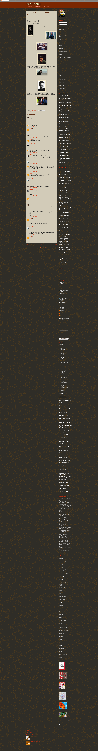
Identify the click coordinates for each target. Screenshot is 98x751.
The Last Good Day (62, 79)
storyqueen (31, 189)
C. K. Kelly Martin (32, 143)
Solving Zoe (61, 68)
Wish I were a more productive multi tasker (64, 387)
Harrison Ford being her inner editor (44, 16)
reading (60, 602)
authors (60, 631)
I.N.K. (61, 315)
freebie (60, 600)
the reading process (62, 582)
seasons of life (61, 587)
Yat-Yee (30, 124)
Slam (60, 66)
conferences (61, 591)
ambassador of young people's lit (64, 630)
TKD (59, 608)
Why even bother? (63, 359)
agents (60, 628)
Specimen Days (61, 71)
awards (60, 590)
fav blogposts (61, 639)
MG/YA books (61, 558)
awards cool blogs (61, 614)
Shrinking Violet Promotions (64, 318)
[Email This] (40, 110)
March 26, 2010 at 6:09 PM (33, 187)
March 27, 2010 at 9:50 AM (33, 224)
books (60, 563)
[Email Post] (38, 110)
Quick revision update (64, 370)
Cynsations (62, 293)
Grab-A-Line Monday (64, 374)
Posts (61, 22)
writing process (61, 605)
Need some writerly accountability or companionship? (63, 384)
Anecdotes (60, 567)
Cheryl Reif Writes (63, 307)
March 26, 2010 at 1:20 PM (33, 171)
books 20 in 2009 (61, 633)
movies (60, 645)
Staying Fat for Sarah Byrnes (63, 72)
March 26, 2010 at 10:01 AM (33, 141)
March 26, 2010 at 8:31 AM (33, 122)
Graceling (60, 45)
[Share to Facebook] (43, 110)
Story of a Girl (61, 74)
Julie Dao (30, 154)
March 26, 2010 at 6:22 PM (33, 195)
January (62, 390)
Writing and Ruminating (64, 290)
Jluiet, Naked (61, 48)
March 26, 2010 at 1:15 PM (33, 163)
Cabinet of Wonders (62, 34)
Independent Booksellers (62, 620)
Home (42, 244)
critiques (60, 636)
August (62, 354)
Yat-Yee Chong (33, 4)
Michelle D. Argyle (32, 160)
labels (60, 617)
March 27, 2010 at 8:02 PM (33, 229)
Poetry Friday (61, 570)
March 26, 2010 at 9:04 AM (33, 126)
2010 (61, 348)
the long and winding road (63, 573)
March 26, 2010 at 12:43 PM (33, 158)
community (60, 594)
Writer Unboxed (62, 282)
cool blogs (60, 584)
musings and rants (62, 561)
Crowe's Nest (62, 310)
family (60, 581)
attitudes (60, 566)
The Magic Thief (61, 82)
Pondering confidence (33, 736)
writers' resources (61, 578)
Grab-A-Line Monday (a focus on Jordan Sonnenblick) (64, 363)
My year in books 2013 (29, 734)
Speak (60, 69)
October (62, 352)
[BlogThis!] (41, 110)
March (62, 358)
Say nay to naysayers (64, 378)
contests (60, 572)
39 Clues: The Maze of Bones (63, 29)
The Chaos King (61, 75)
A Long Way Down (61, 31)
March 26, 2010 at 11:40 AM (33, 147)
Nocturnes (60, 54)
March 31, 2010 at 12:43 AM (33, 234)
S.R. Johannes (62, 302)
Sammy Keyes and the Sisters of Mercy (65, 57)
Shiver (60, 63)
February (62, 389)
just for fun (31, 111)
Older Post (55, 244)
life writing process (62, 596)
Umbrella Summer (61, 85)
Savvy (60, 59)
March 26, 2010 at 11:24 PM (33, 216)
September (62, 353)
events (60, 611)
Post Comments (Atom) (43, 247)
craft (59, 634)
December (62, 349)
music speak (61, 576)
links (59, 642)
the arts (60, 597)
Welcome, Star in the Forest (65, 381)
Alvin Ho (60, 32)
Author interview (61, 599)
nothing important (61, 648)
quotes (60, 575)
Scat (59, 60)
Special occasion (61, 588)
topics (60, 657)
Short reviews (61, 65)
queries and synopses (62, 654)
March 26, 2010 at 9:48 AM (33, 137)
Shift (59, 62)
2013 (61, 344)
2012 (61, 345)
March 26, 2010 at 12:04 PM (33, 152)
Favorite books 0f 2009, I (62, 39)
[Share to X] (42, 110)
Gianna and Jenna (63, 371)
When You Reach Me (62, 88)
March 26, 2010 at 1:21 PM (33, 176)
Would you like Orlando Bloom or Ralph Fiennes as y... (65, 366)
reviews (60, 564)
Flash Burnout (61, 42)
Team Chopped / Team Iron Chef (35, 741)
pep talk (60, 593)
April (61, 357)
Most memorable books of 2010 (63, 51)
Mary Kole (60, 623)
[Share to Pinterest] (44, 110)
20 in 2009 (60, 579)
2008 (61, 393)
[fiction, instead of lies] (63, 285)
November (62, 350)
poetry (60, 651)
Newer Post (29, 244)
